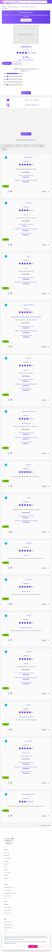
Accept (32, 946)
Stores (2, 3)
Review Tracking (7, 872)
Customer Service (7, 910)
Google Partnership (8, 922)
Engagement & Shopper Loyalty (10, 893)
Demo (5, 898)
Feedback (6, 869)
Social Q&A (6, 861)
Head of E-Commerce (8, 907)
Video (5, 866)
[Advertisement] (26, 122)
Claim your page (26, 20)
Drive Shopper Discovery (9, 887)
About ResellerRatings (8, 924)
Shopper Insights (7, 895)
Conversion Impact (7, 890)
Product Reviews (7, 858)
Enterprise (6, 878)
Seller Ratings (6, 855)
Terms (5, 930)
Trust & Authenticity (8, 927)
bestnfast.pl (26, 46)
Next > (49, 825)
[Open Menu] (50, 1)
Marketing (6, 904)
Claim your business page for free (39, 15)
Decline (43, 946)
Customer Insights (7, 913)
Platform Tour (6, 852)
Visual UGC (6, 864)
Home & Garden (26, 49)
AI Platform (6, 875)
